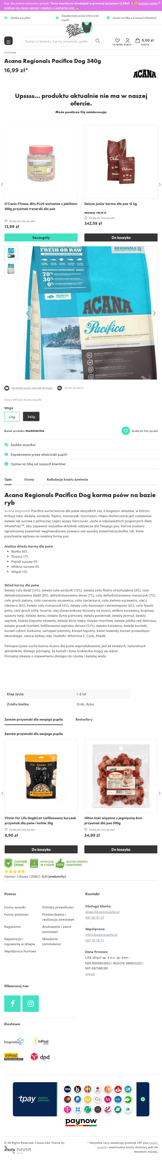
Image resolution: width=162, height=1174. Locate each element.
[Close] (159, 2)
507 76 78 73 (94, 940)
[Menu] (8, 41)
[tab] (8, 480)
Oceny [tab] (29, 479)
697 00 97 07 (94, 917)
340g (31, 416)
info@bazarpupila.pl (101, 934)
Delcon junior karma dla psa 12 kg (110, 203)
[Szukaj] (97, 41)
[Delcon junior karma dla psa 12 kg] (121, 162)
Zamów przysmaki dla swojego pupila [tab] (33, 719)
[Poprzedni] (27, 313)
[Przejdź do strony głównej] (81, 29)
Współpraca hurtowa (20, 951)
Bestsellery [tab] (84, 719)
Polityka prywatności (58, 907)
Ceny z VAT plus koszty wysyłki (22, 399)
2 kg (12, 416)
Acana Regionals (17, 510)
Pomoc (10, 893)
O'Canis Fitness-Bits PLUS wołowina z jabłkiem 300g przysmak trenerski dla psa (40, 206)
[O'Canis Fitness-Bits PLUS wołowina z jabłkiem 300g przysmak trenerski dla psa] (41, 162)
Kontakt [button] (92, 893)
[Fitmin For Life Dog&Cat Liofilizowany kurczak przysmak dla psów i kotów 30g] (41, 776)
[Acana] (145, 73)
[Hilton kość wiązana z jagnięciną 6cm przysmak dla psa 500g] (120, 776)
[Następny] (154, 313)
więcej (90, 973)
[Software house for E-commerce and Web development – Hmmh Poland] (17, 1148)
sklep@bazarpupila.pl (102, 911)
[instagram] (30, 1003)
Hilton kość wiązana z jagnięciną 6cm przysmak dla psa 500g (113, 820)
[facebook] (12, 1003)
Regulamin (12, 926)
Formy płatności (16, 914)
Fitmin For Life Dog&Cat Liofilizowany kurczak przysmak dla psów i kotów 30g (40, 820)
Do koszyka (121, 237)
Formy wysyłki (15, 907)
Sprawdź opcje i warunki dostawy (32, 388)
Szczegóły (41, 237)
